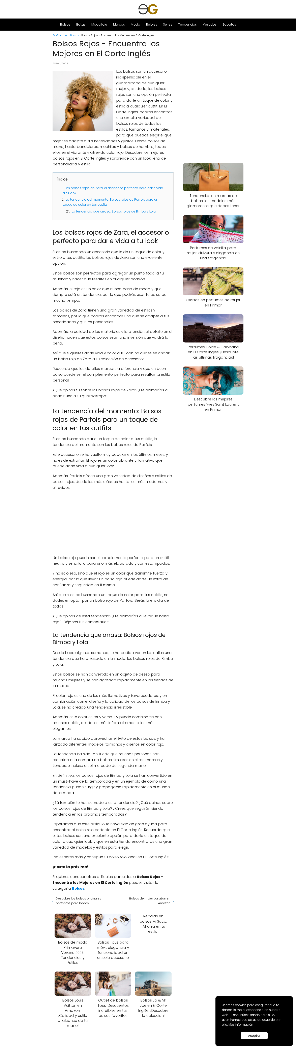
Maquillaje (99, 24)
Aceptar (254, 1036)
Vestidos (209, 24)
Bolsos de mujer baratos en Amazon (149, 900)
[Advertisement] (113, 523)
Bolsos (65, 24)
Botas (80, 24)
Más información (241, 1024)
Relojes (151, 24)
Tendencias (187, 24)
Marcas (119, 24)
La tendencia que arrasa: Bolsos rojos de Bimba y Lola (114, 211)
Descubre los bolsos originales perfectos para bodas (78, 900)
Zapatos (229, 24)
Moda (135, 24)
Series (167, 24)
